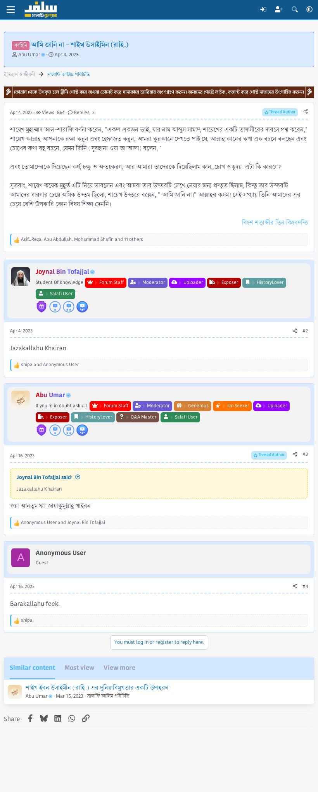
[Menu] (11, 9)
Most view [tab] (79, 668)
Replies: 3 (84, 112)
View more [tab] (119, 668)
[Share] (306, 111)
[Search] (294, 10)
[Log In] (263, 10)
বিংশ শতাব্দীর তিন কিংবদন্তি (275, 222)
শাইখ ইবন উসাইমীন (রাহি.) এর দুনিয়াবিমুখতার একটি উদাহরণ (97, 687)
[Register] (279, 10)
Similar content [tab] (32, 668)
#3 (305, 454)
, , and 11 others (82, 239)
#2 (305, 331)
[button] (309, 10)
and (50, 364)
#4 (305, 586)
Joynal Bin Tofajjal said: (45, 477)
